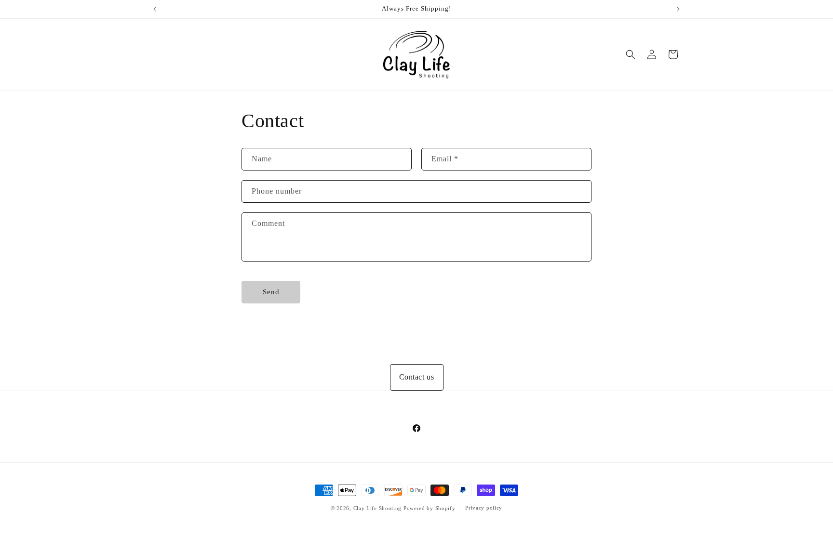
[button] (630, 54)
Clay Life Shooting (377, 508)
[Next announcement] (678, 9)
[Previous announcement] (154, 9)
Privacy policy (483, 508)
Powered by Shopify (429, 508)
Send (271, 292)
